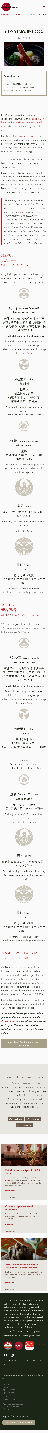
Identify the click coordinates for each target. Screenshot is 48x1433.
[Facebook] (5, 1355)
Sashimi (21, 211)
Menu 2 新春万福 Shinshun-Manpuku (21, 87)
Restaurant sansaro (25, 136)
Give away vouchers (11, 1406)
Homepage (6, 14)
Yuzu (29, 353)
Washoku (6, 1378)
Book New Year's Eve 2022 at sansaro (22, 91)
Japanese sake (8, 1389)
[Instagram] (12, 1355)
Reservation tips (9, 1399)
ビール (5, 1409)
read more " (10, 1191)
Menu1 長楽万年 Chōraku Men (19, 84)
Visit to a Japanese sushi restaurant (19, 1207)
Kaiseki (5, 1386)
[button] (44, 7)
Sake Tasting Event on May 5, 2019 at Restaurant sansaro (21, 1266)
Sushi (4, 1381)
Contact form (8, 1021)
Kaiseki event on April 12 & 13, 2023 (23, 1171)
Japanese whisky (9, 1392)
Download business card (12, 1403)
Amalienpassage (9, 1396)
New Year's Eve (19, 14)
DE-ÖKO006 (40, 1345)
